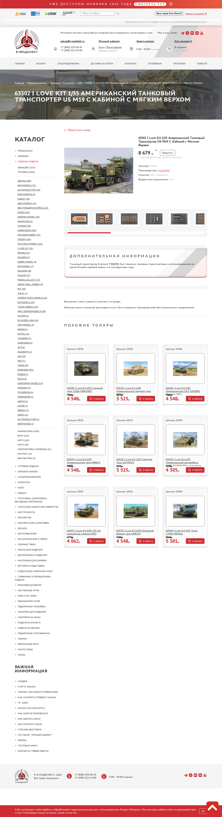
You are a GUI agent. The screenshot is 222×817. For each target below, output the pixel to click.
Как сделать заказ (29, 719)
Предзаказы (25, 150)
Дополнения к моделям (32, 555)
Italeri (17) (24, 275)
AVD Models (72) (27, 185)
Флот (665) (23, 435)
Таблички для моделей (32, 612)
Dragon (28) (24, 271)
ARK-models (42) (27, 203)
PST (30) (22, 289)
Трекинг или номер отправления (38, 692)
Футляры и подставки (31, 566)
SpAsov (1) (23, 410)
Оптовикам (155, 63)
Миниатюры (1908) (28, 431)
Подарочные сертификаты (34, 633)
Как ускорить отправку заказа (37, 697)
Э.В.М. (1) (22, 293)
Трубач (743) (24, 226)
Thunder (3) (24, 338)
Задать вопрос (145, 41)
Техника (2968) (26, 172)
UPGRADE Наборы (28, 471)
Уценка (22, 638)
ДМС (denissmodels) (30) (32, 311)
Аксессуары (25, 649)
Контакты (130, 63)
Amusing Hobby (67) (29, 235)
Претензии (179, 63)
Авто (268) (23, 440)
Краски (22, 493)
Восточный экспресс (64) (33, 208)
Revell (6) (23, 334)
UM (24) (21, 356)
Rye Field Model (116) (30, 244)
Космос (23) (25, 453)
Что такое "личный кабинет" (35, 735)
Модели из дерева (29, 628)
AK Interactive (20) (29, 190)
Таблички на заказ (29, 617)
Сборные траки (27, 544)
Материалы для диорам (32, 560)
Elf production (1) (28, 419)
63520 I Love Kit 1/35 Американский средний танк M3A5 (133, 391)
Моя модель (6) (26, 194)
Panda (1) (23, 329)
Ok (203, 811)
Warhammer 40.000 (29, 601)
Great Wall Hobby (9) (30, 284)
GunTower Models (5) (30, 383)
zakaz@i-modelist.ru (73, 41)
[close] (169, 4)
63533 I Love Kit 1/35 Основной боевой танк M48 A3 (135, 532)
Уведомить (167, 153)
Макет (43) (24, 199)
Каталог (41, 63)
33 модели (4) (25, 392)
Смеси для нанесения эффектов (38, 507)
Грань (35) (23, 365)
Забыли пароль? (108, 50)
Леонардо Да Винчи (29, 585)
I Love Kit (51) (25, 248)
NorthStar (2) (26, 424)
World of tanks (27, 595)
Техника (55, 82)
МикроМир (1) (25, 397)
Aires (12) (23, 415)
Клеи (21, 487)
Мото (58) (23, 444)
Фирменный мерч (28, 644)
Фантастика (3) (27, 458)
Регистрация (113, 47)
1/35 (79, 82)
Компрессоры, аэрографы (33, 523)
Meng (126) (24, 212)
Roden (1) (23, 374)
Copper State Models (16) (32, 298)
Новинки (23, 156)
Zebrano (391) (26, 370)
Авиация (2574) (26, 167)
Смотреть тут (150, 4)
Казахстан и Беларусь (31, 708)
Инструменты (26, 512)
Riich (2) (22, 379)
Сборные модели (37, 82)
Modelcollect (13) (29, 280)
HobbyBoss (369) (27, 230)
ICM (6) (21, 347)
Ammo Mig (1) (25, 221)
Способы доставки (29, 729)
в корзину (98, 398)
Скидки (22, 681)
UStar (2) (23, 406)
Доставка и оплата (102, 63)
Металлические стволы (32, 539)
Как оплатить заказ (30, 724)
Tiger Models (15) (28, 307)
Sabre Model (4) (27, 262)
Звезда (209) (24, 181)
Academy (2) (25, 352)
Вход (101, 47)
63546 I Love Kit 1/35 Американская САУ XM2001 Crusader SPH (183, 391)
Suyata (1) (23, 316)
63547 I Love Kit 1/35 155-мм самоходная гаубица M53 (84, 532)
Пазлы (21, 654)
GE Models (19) (26, 302)
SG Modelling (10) (28, 320)
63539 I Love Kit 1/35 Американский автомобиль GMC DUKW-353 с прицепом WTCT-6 (183, 464)
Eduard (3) (24, 257)
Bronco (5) (24, 253)
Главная (20, 63)
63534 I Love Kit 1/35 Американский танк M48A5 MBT (83, 462)
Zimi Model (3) (26, 325)
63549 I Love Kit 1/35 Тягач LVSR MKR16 (182, 532)
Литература (24, 517)
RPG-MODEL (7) (26, 266)
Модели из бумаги (29, 622)
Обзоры (22, 740)
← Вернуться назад (77, 130)
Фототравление (27, 533)
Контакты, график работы (33, 751)
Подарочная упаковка (32, 606)
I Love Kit (68, 82)
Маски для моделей (30, 549)
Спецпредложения (68, 63)
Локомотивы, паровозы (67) (34, 449)
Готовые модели (28, 466)
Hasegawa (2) (25, 343)
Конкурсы (24, 482)
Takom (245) (24, 239)
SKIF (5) (21, 361)
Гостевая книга (27, 745)
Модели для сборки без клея (35, 571)
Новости (202, 63)
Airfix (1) (23, 401)
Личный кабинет (109, 41)
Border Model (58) (29, 217)
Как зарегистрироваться (33, 713)
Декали (22, 528)
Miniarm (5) (24, 388)
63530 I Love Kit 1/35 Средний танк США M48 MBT (85, 390)
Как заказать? (183, 41)
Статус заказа (27, 686)
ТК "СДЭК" (23, 702)
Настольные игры (28, 590)
